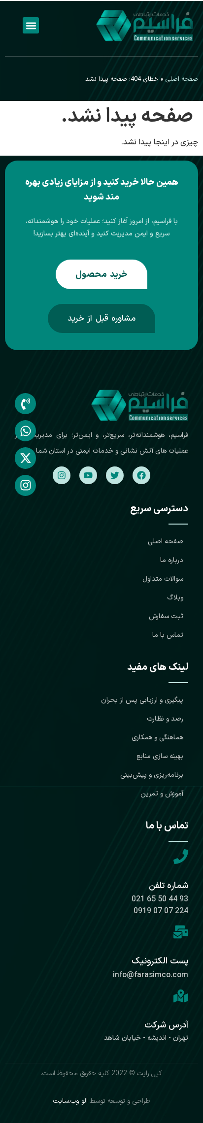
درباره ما (171, 560)
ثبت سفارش (166, 616)
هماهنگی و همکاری (157, 737)
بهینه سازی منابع (159, 756)
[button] (31, 25)
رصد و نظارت (165, 719)
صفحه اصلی (181, 79)
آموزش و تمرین (161, 794)
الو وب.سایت (70, 1101)
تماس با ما (167, 635)
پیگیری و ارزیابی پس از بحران (142, 700)
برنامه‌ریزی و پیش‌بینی (151, 775)
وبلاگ (175, 598)
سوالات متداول (162, 579)
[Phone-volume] (25, 403)
